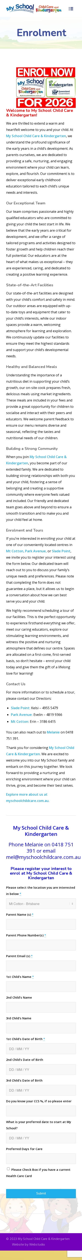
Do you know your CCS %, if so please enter (38, 1101)
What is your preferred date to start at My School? (38, 1125)
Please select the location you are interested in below (40, 890)
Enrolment (41, 33)
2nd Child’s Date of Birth (24, 1059)
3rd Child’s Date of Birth (24, 1080)
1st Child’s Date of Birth (25, 1039)
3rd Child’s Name (18, 1018)
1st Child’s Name (20, 977)
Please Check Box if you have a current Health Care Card (38, 1172)
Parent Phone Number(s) (26, 935)
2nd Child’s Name (19, 997)
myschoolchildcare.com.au (27, 800)
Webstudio (37, 1244)
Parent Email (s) (19, 956)
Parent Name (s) (19, 914)
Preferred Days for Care (24, 1149)
